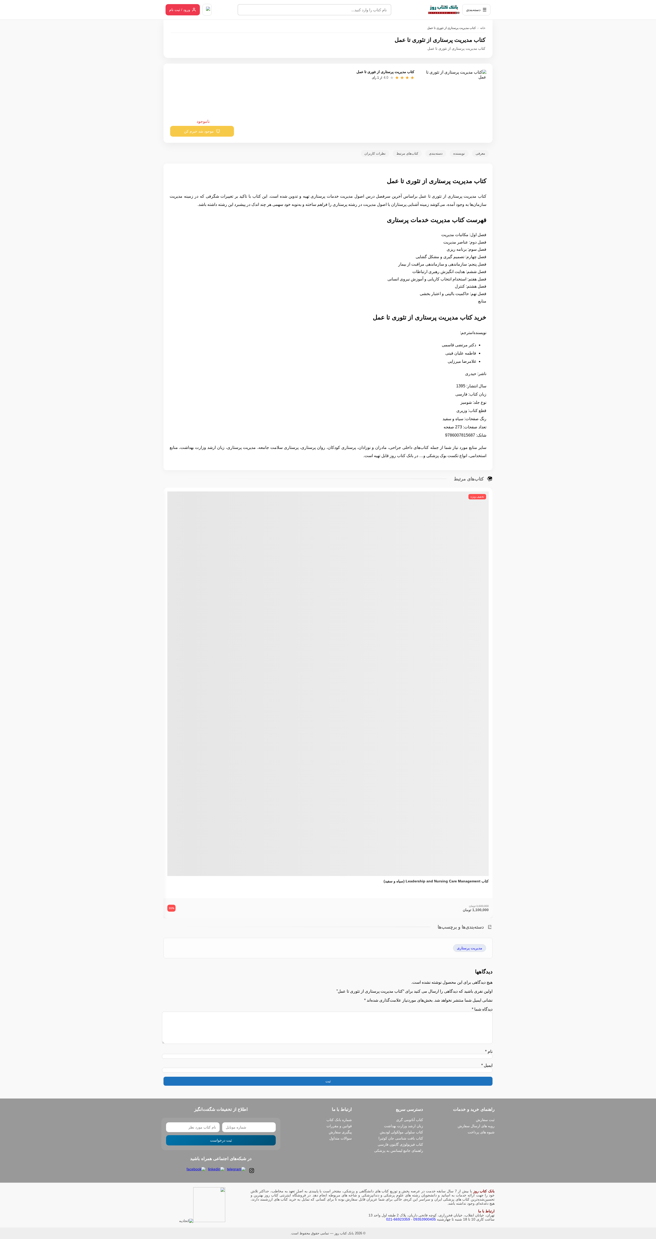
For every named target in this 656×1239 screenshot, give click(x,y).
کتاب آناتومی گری (409, 1120)
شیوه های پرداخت (481, 1132)
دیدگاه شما (482, 1009)
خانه (482, 28)
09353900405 (424, 1219)
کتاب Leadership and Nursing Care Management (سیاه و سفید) (436, 881)
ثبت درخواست (221, 1140)
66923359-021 (398, 1219)
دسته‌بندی (436, 153)
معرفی (480, 153)
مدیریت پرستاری (469, 948)
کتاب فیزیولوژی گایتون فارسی (400, 1144)
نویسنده (459, 153)
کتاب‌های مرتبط (407, 153)
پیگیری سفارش (340, 1132)
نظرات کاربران (375, 153)
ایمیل (487, 1065)
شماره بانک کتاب (339, 1120)
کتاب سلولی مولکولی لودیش (401, 1132)
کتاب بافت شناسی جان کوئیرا (400, 1138)
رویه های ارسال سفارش (476, 1126)
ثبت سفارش (485, 1120)
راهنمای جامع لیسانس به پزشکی (398, 1151)
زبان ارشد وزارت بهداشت (403, 1126)
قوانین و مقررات (339, 1126)
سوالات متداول (340, 1138)
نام (489, 1051)
